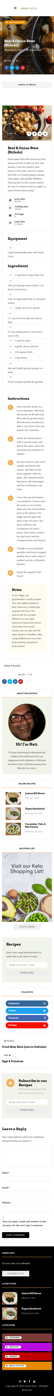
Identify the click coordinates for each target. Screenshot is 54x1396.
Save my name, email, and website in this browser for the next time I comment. (24, 1223)
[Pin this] (22, 67)
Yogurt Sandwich (35, 808)
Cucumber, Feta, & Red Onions (35, 825)
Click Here (27, 926)
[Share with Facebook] (6, 67)
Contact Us (16, 1273)
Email (5, 1187)
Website (6, 1202)
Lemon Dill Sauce (35, 793)
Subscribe (27, 972)
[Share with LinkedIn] (17, 67)
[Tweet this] (12, 67)
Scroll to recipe (27, 85)
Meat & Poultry (12, 665)
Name (5, 1172)
